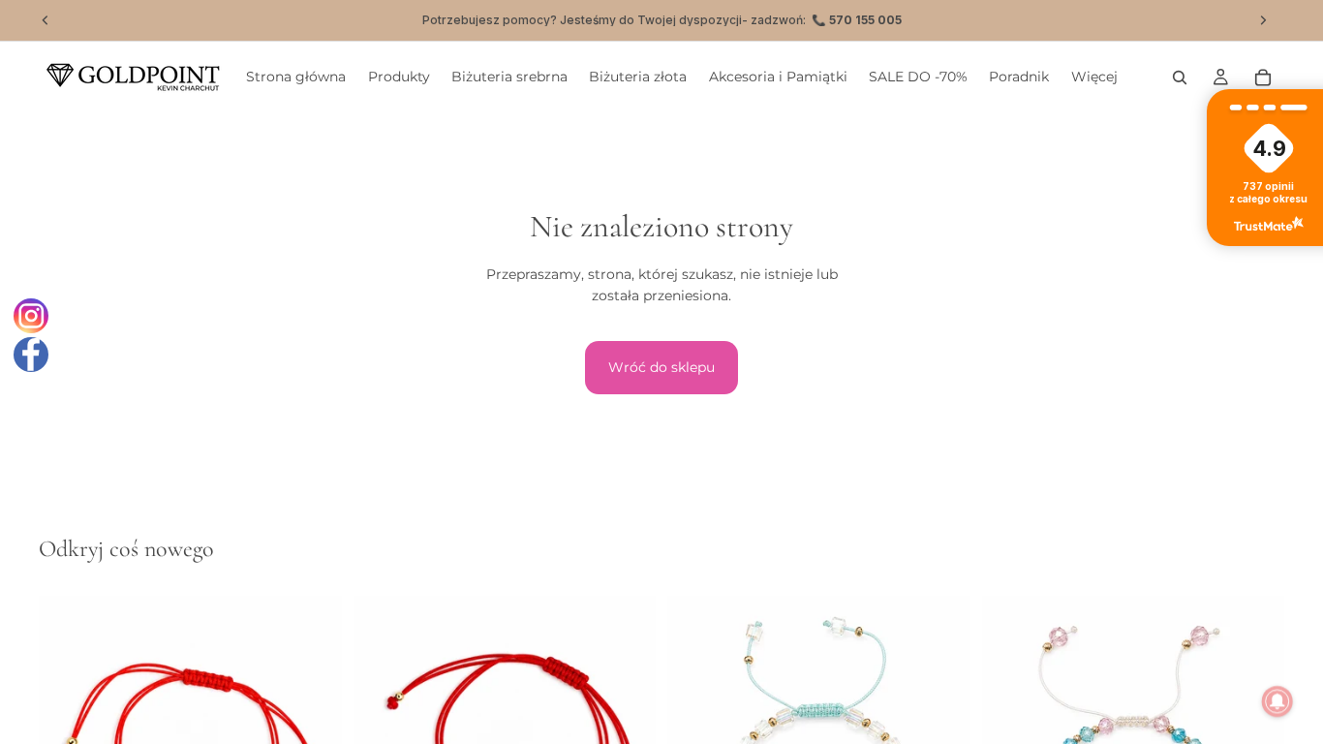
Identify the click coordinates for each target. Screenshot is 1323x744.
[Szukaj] (1179, 77)
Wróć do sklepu (661, 367)
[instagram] (31, 315)
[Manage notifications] (1277, 701)
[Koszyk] (1263, 77)
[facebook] (31, 354)
